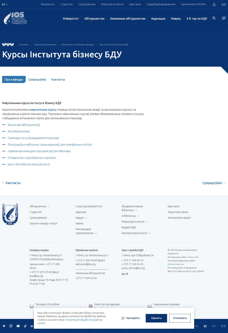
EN (213, 326)
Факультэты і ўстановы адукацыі (78, 44)
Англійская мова (19, 131)
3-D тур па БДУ (196, 18)
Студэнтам (36, 212)
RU (196, 326)
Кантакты (58, 79)
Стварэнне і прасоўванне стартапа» (33, 157)
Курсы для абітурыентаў (24, 124)
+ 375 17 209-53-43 (132, 264)
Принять (156, 318)
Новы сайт (193, 257)
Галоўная (23, 44)
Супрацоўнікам (38, 217)
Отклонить (180, 318)
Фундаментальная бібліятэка (132, 208)
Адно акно (135, 4)
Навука (176, 18)
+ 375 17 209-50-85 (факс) (90, 260)
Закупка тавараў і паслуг (43, 223)
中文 (223, 326)
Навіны (80, 223)
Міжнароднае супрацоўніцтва (85, 231)
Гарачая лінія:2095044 (193, 4)
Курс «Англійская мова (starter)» (29, 164)
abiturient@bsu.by (86, 264)
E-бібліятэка (129, 216)
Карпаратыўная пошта (135, 233)
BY (205, 326)
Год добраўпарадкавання (161, 4)
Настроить (133, 318)
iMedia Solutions (176, 264)
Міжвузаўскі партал (112, 4)
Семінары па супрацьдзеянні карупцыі (33, 138)
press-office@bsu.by (133, 268)
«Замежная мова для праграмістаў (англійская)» (39, 151)
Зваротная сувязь (178, 212)
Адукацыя (158, 18)
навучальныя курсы (42, 109)
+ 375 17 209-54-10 (132, 260)
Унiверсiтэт (71, 18)
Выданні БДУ (129, 227)
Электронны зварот (179, 217)
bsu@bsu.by (36, 276)
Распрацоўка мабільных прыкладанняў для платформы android (50, 144)
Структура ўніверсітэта (45, 44)
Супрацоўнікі (37, 79)
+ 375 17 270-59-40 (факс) (44, 272)
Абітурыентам (94, 18)
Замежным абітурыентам (128, 18)
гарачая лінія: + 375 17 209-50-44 (45, 266)
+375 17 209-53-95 (86, 278)
